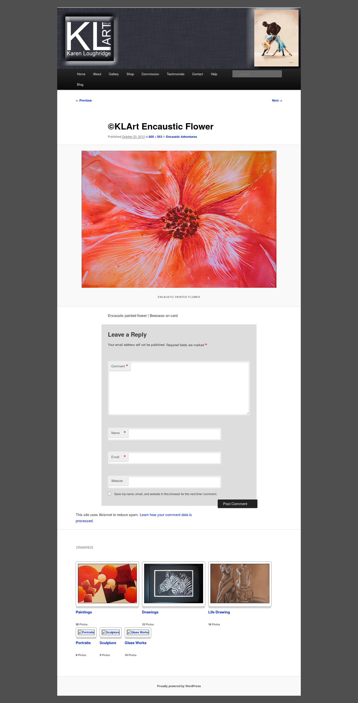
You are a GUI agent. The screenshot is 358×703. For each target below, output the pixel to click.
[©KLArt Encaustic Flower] (179, 219)
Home (81, 74)
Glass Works (135, 642)
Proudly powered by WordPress (179, 686)
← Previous (84, 100)
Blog (80, 84)
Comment (119, 366)
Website (117, 480)
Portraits (83, 642)
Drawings (150, 612)
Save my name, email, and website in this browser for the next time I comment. (165, 494)
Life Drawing (219, 612)
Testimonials (176, 74)
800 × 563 (155, 136)
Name (118, 433)
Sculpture (108, 642)
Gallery (114, 74)
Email (118, 457)
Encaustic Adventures (181, 136)
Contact (197, 74)
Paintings (84, 612)
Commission (150, 74)
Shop (130, 74)
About (97, 74)
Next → (277, 100)
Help (214, 74)
